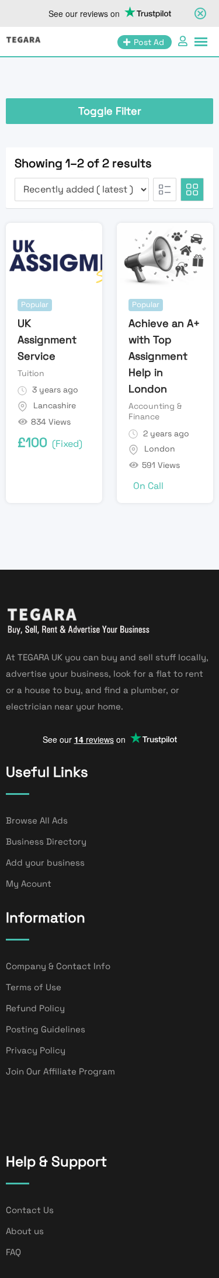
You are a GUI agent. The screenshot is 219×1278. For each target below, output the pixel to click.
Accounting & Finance (155, 411)
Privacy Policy (35, 1050)
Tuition (31, 373)
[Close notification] (200, 13)
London (159, 448)
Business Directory (46, 841)
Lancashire (54, 405)
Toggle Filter (109, 111)
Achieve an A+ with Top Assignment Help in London (164, 355)
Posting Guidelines (45, 1029)
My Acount (28, 883)
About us (25, 1230)
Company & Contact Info (58, 966)
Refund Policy (35, 1008)
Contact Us (30, 1209)
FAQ (13, 1252)
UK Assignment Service (47, 339)
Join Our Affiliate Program (60, 1071)
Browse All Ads (37, 820)
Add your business (45, 862)
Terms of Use (33, 987)
